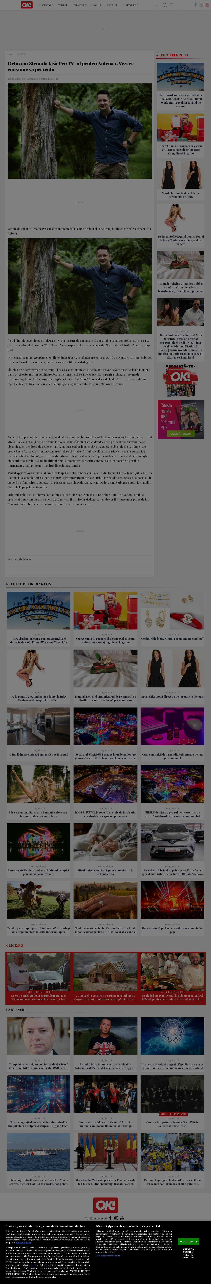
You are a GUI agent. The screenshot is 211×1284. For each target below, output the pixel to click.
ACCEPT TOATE (188, 1241)
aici (31, 1265)
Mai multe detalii (24, 1242)
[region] (105, 1252)
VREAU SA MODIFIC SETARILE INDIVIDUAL (188, 1253)
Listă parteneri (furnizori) (108, 1255)
